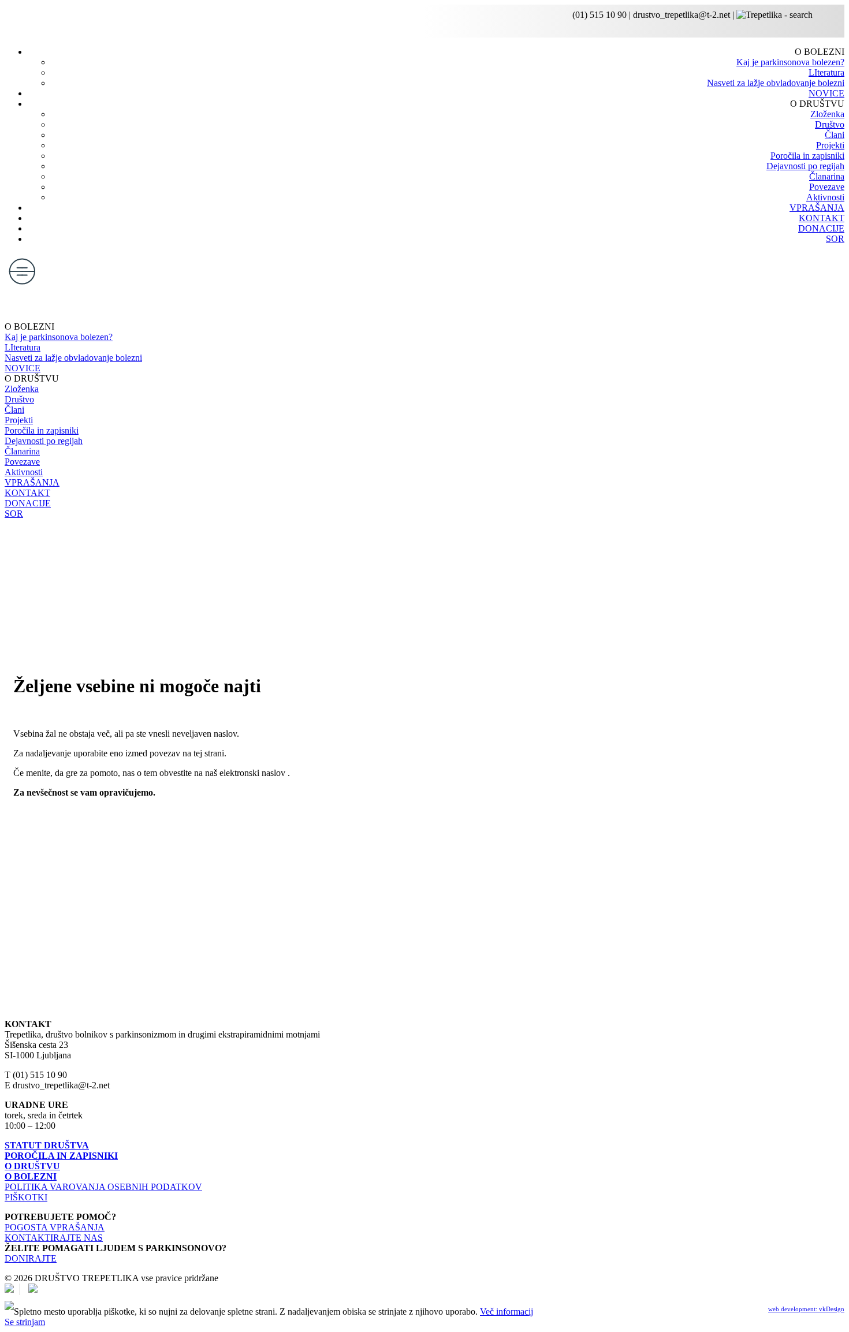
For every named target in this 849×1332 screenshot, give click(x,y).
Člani (834, 135)
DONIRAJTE (31, 1258)
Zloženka (827, 114)
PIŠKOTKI (26, 1197)
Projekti (830, 145)
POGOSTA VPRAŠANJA (55, 1227)
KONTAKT (821, 218)
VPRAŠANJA (817, 207)
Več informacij (506, 1311)
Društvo (829, 124)
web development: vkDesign (806, 1308)
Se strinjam (25, 1322)
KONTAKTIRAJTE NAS (54, 1238)
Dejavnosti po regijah (805, 166)
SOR (835, 239)
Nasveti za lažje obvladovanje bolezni (775, 83)
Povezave (826, 187)
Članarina (826, 176)
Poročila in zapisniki (807, 156)
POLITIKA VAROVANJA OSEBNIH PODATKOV (103, 1187)
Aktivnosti (825, 197)
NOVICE (826, 93)
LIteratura (826, 72)
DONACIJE (821, 228)
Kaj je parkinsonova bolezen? (790, 62)
